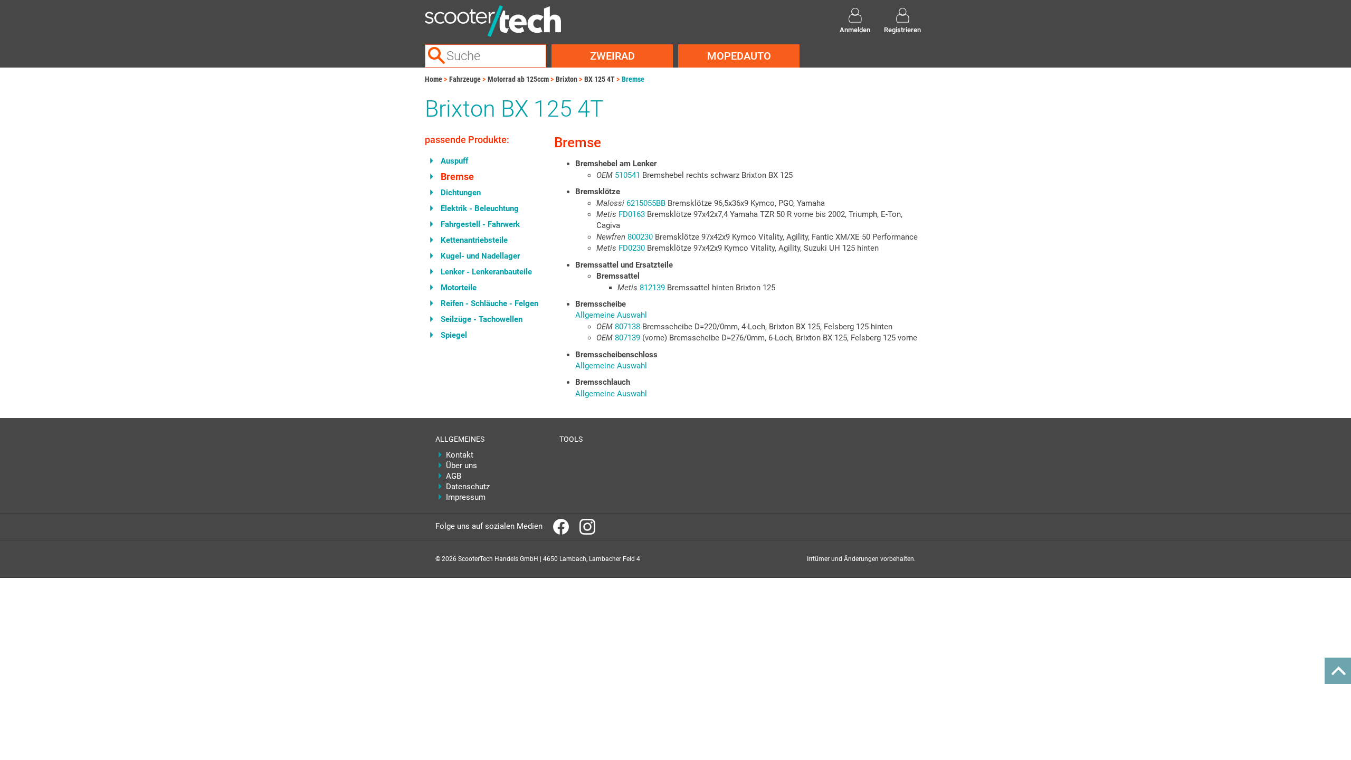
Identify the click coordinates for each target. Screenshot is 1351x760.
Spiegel (454, 335)
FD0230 (632, 248)
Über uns (461, 465)
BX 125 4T (599, 79)
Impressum (466, 497)
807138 (627, 326)
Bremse (633, 79)
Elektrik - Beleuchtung (480, 208)
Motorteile (459, 287)
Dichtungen (461, 192)
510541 (627, 175)
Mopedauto (739, 56)
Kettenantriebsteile (474, 240)
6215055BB (645, 203)
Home (433, 79)
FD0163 (632, 214)
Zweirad (612, 56)
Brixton (566, 79)
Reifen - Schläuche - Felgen (489, 303)
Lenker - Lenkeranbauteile (486, 272)
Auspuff (454, 161)
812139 (652, 287)
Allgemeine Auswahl (611, 315)
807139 (627, 338)
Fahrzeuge (465, 79)
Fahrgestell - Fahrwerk (480, 224)
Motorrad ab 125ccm (518, 79)
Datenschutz (468, 486)
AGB (453, 476)
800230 (640, 237)
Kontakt (459, 455)
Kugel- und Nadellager (480, 256)
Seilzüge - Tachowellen (481, 319)
